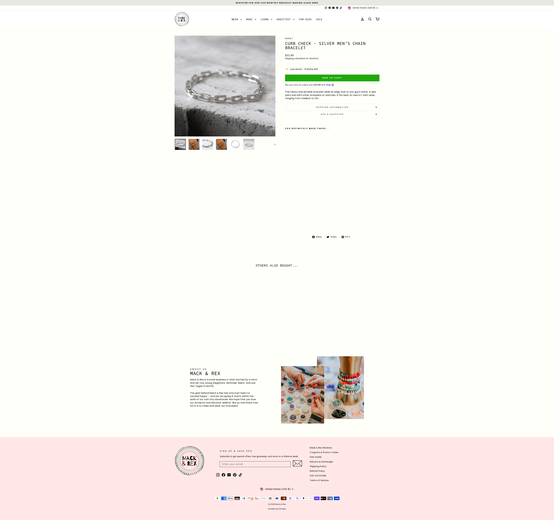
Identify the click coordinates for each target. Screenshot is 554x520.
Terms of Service (319, 480)
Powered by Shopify (277, 509)
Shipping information (332, 107)
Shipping (289, 58)
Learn (265, 19)
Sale (319, 19)
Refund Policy (317, 470)
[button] (297, 463)
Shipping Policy (318, 466)
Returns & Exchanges (321, 461)
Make (250, 19)
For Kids (305, 19)
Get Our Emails (318, 475)
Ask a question (332, 114)
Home (288, 38)
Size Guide (316, 456)
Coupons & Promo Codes (324, 452)
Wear (236, 19)
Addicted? (284, 19)
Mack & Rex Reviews (321, 447)
